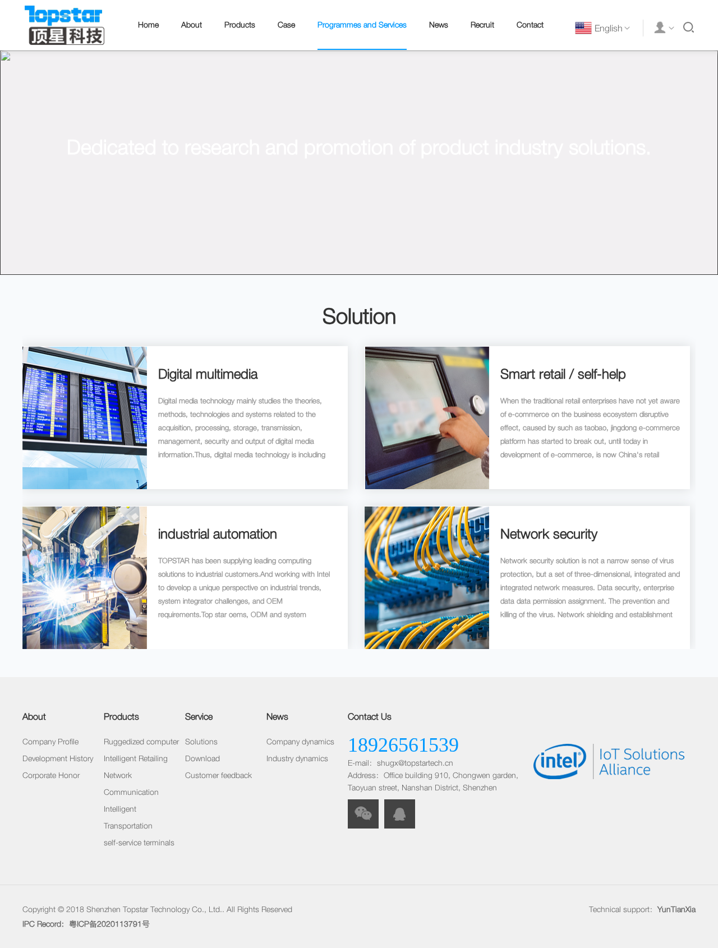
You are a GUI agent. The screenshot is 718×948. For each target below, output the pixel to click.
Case (286, 25)
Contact (530, 25)
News (438, 25)
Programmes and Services (362, 25)
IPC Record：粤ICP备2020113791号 (86, 924)
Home (148, 25)
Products (239, 25)
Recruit (482, 25)
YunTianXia (676, 909)
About (191, 25)
